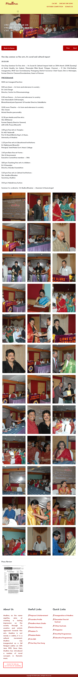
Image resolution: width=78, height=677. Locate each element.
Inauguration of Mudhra (64, 615)
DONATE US (69, 7)
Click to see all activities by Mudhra (13, 665)
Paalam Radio (35, 635)
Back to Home (9, 48)
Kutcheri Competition (55, 7)
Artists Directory (36, 627)
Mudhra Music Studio (38, 623)
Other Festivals (60, 626)
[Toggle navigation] (18, 11)
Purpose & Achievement (39, 615)
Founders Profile (36, 619)
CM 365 (54, 3)
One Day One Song (66, 3)
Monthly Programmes (63, 634)
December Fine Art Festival (62, 620)
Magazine (58, 630)
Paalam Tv (34, 631)
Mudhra (38, 675)
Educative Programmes (63, 637)
